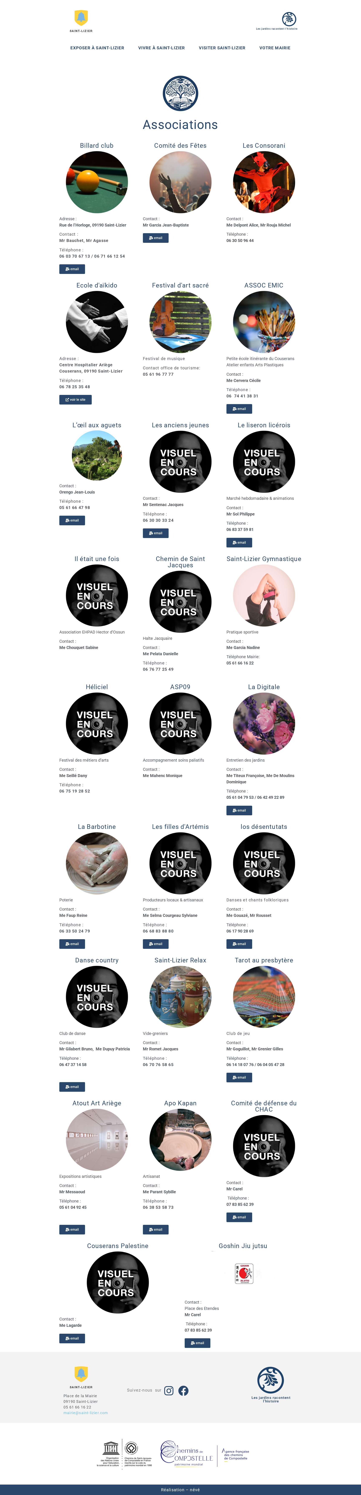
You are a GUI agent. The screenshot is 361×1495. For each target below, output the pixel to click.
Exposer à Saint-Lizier (97, 47)
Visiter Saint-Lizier (222, 47)
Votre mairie (274, 47)
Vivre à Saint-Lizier (161, 47)
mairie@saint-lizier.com (86, 1413)
